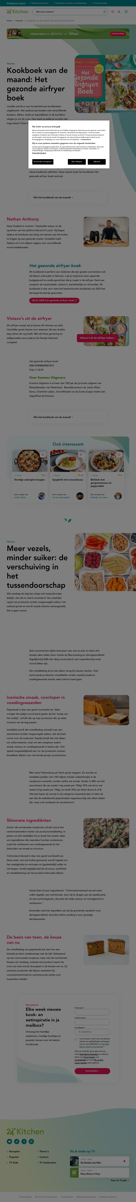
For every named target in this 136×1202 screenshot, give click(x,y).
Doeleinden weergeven (43, 162)
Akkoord (97, 162)
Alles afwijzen (76, 162)
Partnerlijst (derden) (39, 153)
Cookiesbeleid (85, 139)
